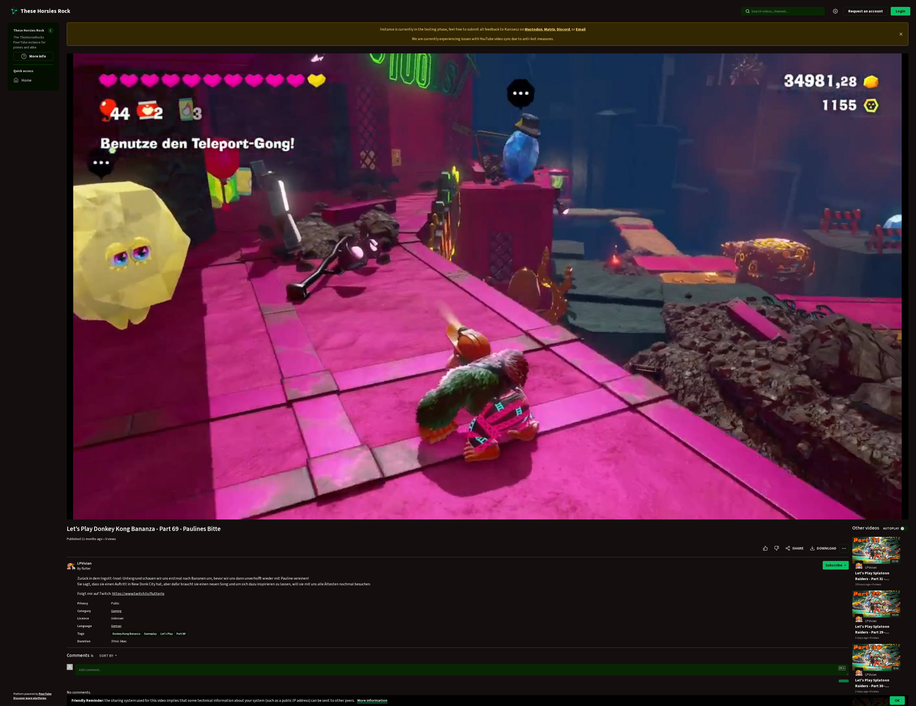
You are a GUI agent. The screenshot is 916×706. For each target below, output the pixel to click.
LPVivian (84, 563)
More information (372, 700)
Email (581, 29)
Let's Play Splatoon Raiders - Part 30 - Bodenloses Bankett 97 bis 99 (873, 683)
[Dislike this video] (776, 548)
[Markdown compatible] (842, 668)
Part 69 (181, 634)
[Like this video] (765, 548)
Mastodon (533, 29)
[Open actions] (844, 548)
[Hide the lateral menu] (50, 30)
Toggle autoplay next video (904, 528)
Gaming (116, 611)
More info (37, 56)
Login (900, 11)
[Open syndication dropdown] (92, 655)
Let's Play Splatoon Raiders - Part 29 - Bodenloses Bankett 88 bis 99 (873, 629)
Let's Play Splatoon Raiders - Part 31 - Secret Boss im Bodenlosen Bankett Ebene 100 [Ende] (873, 576)
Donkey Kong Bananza (126, 634)
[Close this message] (901, 34)
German (116, 626)
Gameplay (150, 634)
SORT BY (106, 655)
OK (897, 700)
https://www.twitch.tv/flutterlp (138, 593)
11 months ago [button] (92, 539)
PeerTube (45, 694)
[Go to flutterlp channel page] (73, 567)
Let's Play (167, 634)
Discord (563, 29)
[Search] (747, 11)
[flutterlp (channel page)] (859, 564)
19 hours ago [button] (863, 584)
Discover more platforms (29, 698)
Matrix (549, 29)
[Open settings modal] (835, 11)
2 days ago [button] (862, 638)
